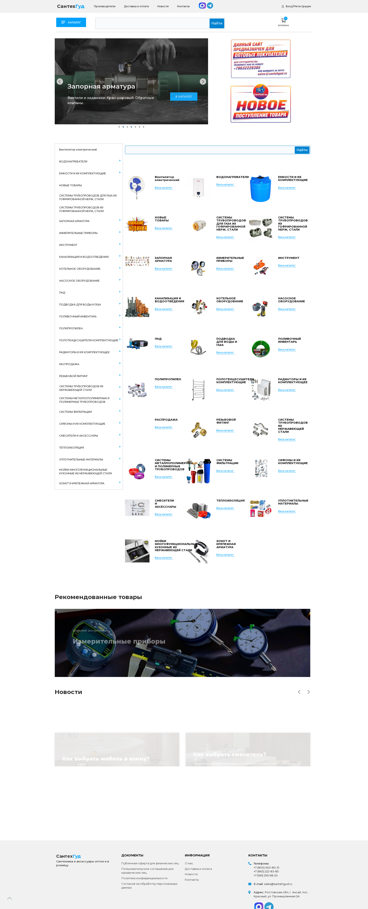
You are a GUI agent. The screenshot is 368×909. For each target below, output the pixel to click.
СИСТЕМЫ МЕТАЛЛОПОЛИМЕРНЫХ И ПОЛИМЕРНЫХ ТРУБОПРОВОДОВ (84, 400)
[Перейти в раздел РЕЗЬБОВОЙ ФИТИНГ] (199, 431)
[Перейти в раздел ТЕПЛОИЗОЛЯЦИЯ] (199, 512)
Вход (289, 6)
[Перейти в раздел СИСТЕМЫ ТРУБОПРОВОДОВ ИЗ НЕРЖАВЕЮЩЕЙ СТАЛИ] (260, 431)
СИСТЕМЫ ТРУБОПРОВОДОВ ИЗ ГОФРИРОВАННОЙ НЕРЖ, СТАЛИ (81, 209)
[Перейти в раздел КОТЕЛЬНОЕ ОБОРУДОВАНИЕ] (199, 310)
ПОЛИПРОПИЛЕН (71, 328)
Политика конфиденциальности (144, 878)
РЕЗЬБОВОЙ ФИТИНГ (73, 376)
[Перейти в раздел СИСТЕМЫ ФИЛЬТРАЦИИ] (199, 472)
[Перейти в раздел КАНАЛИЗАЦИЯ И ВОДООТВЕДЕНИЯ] (137, 310)
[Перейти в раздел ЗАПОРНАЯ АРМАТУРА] (137, 269)
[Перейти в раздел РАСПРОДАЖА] (137, 431)
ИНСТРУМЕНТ (68, 245)
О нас (189, 863)
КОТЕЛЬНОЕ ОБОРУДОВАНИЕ (80, 268)
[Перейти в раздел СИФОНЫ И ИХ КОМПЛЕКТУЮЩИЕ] (260, 472)
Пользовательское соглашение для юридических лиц (147, 871)
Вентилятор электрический (78, 149)
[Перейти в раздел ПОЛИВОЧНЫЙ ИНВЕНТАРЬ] (260, 350)
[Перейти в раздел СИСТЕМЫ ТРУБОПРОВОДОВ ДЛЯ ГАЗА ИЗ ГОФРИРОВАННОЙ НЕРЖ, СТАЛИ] (199, 229)
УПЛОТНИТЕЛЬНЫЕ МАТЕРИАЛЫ (81, 459)
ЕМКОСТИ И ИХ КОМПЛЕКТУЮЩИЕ (82, 173)
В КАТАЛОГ (183, 101)
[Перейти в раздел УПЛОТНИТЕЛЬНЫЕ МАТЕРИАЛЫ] (260, 512)
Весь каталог (163, 187)
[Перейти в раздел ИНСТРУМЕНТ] (260, 269)
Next (308, 692)
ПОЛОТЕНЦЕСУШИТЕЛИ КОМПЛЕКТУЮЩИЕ (88, 340)
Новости (163, 6)
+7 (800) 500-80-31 (266, 867)
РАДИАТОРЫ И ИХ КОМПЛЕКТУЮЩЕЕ (84, 352)
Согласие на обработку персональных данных (149, 885)
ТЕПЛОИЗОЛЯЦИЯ (71, 447)
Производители (104, 6)
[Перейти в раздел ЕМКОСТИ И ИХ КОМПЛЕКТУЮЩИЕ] (260, 188)
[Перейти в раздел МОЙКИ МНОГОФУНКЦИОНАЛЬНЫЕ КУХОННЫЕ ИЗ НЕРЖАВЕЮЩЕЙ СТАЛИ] (137, 552)
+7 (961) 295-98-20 (266, 875)
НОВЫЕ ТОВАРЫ (70, 185)
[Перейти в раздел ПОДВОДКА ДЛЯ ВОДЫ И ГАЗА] (199, 350)
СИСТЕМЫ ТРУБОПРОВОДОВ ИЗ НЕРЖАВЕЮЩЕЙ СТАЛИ (81, 388)
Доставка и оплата (136, 6)
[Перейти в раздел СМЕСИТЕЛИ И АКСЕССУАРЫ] (137, 512)
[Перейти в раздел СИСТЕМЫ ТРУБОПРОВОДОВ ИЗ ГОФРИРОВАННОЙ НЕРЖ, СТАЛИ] (260, 229)
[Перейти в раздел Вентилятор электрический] (137, 188)
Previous (299, 692)
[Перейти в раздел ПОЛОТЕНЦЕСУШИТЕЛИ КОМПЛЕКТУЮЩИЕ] (199, 391)
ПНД (62, 292)
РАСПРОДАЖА (69, 364)
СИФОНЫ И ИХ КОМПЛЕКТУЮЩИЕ (82, 423)
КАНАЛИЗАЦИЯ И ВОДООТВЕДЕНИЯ (84, 256)
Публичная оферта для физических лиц (150, 863)
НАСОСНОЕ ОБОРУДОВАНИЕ (79, 280)
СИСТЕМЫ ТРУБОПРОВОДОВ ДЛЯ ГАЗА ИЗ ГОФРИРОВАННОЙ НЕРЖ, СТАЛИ (88, 197)
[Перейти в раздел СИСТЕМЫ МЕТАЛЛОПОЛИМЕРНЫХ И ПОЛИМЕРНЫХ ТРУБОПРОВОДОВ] (137, 472)
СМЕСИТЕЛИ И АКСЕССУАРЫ (78, 435)
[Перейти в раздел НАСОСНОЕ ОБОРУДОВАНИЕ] (260, 310)
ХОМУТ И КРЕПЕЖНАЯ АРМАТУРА (81, 483)
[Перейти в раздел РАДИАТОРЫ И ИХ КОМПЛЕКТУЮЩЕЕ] (260, 391)
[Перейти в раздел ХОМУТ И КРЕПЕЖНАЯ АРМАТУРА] (199, 552)
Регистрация (302, 6)
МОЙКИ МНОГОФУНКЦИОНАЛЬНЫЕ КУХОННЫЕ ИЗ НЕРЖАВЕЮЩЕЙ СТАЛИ (85, 471)
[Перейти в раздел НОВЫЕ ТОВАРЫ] (137, 229)
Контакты (183, 6)
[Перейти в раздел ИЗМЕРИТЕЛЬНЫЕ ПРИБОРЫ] (199, 269)
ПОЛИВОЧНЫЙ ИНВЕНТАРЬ (77, 316)
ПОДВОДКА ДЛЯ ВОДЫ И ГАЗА (80, 304)
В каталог (88, 649)
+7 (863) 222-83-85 (266, 871)
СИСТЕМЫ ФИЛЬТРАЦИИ (75, 411)
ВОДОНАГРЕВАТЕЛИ (73, 161)
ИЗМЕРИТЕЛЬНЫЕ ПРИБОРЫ (78, 233)
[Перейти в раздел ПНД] (137, 350)
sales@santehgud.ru (278, 884)
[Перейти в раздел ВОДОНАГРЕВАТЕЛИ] (199, 188)
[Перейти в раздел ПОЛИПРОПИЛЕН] (137, 391)
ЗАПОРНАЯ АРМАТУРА (74, 221)
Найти (217, 23)
